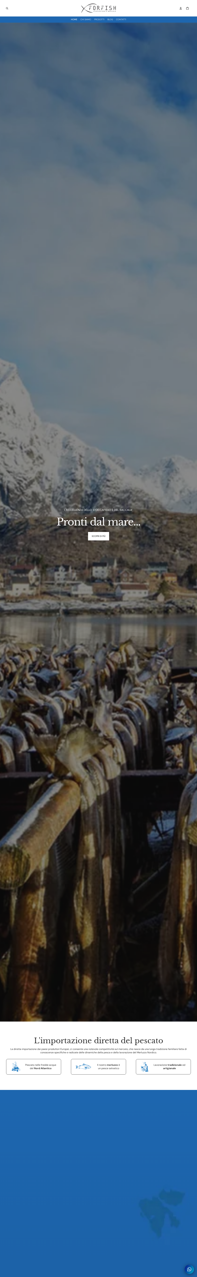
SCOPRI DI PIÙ (98, 536)
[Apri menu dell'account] (180, 8)
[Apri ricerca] (7, 8)
